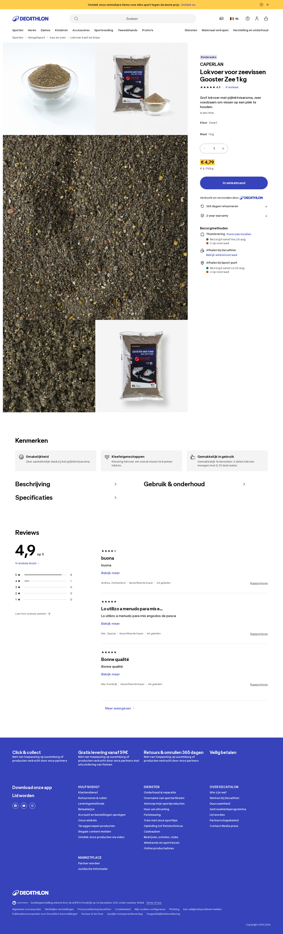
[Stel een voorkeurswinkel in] (221, 18)
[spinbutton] (214, 148)
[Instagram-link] (32, 806)
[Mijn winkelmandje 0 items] (266, 18)
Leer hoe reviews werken (30, 613)
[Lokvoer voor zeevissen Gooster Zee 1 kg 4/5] (49, 366)
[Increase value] (223, 148)
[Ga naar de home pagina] (30, 18)
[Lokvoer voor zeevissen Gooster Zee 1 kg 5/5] (141, 366)
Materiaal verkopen (215, 30)
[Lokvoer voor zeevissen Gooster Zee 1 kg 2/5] (49, 89)
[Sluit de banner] (268, 5)
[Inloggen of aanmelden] (256, 18)
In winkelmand (234, 183)
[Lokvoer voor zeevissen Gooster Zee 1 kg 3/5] (95, 227)
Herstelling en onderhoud (250, 30)
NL (237, 18)
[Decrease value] (204, 148)
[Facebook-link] (15, 806)
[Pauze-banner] (261, 5)
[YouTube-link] (24, 806)
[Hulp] (247, 18)
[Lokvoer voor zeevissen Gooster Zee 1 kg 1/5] (141, 89)
